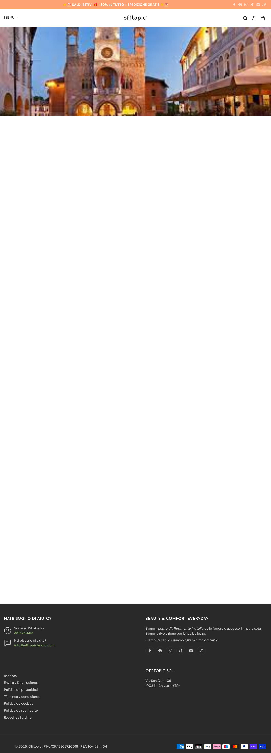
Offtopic (35, 746)
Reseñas (10, 676)
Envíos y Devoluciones (21, 682)
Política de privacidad (21, 690)
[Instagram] (246, 4)
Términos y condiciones (22, 697)
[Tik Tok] (252, 4)
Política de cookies (18, 703)
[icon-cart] (262, 18)
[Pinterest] (240, 4)
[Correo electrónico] (258, 4)
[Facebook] (234, 4)
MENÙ (9, 17)
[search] (245, 18)
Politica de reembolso (21, 710)
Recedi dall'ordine (18, 717)
